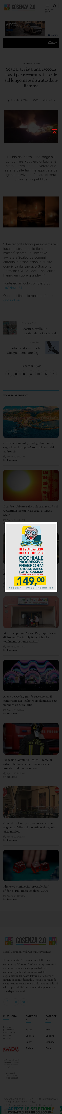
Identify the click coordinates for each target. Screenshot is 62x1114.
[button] (54, 131)
